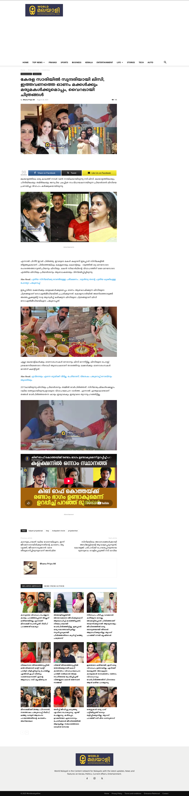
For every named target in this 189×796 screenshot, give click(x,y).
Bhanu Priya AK (29, 100)
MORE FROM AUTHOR (54, 586)
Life (119, 62)
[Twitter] (102, 779)
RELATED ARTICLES (31, 586)
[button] (165, 62)
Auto (150, 62)
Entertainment (105, 62)
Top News (37, 62)
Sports (64, 62)
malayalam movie (58, 531)
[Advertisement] (118, 10)
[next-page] (27, 732)
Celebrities (37, 74)
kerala (89, 62)
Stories (131, 62)
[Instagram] (94, 778)
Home (26, 62)
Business (76, 62)
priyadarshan (73, 531)
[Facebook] (87, 779)
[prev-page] (22, 732)
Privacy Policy (117, 793)
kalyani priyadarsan (36, 531)
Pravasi (53, 62)
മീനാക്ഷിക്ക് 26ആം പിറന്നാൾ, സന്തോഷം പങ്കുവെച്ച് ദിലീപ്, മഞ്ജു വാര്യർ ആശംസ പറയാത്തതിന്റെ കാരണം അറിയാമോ (35, 715)
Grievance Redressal (152, 793)
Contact (165, 793)
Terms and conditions (133, 793)
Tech (141, 62)
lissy (47, 531)
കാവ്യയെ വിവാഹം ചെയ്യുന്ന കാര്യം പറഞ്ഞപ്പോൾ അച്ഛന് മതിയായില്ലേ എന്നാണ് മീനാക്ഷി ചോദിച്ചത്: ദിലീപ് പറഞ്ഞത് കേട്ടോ (35, 621)
